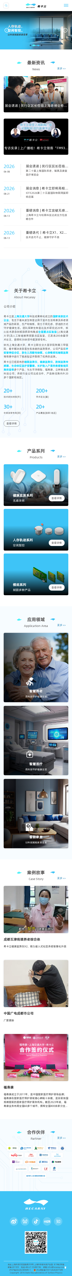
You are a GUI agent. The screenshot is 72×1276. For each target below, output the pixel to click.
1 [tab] (30, 45)
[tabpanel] (36, 30)
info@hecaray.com (55, 1267)
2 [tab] (32, 45)
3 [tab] (38, 45)
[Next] (65, 30)
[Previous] (7, 30)
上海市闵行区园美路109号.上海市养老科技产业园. (32, 1264)
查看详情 (11, 423)
